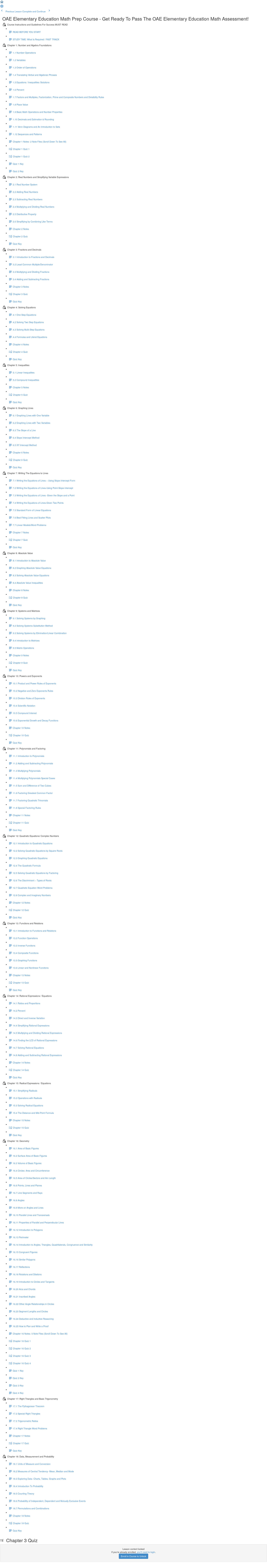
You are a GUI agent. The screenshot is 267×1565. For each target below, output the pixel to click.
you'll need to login (146, 1552)
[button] (2, 2)
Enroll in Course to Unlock (133, 1556)
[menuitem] (2, 7)
